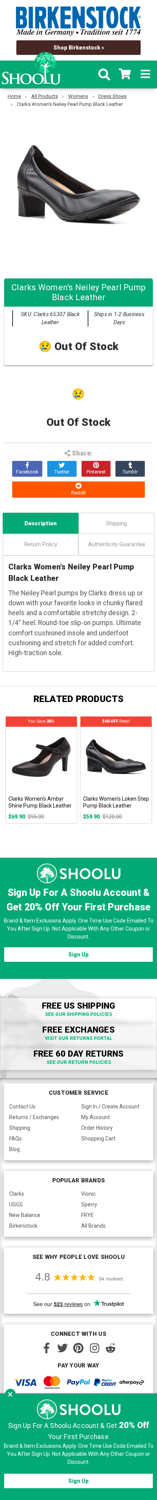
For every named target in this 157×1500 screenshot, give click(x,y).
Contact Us (22, 1106)
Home (14, 96)
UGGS (16, 1204)
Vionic (88, 1194)
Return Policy (40, 544)
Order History (97, 1128)
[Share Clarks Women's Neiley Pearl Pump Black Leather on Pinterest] (96, 469)
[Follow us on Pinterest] (78, 1348)
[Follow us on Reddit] (110, 1348)
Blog (14, 1149)
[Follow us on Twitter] (62, 1348)
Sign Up (78, 954)
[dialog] (78, 1447)
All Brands (93, 1226)
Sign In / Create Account (110, 1106)
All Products (44, 96)
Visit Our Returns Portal (78, 1038)
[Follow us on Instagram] (94, 1348)
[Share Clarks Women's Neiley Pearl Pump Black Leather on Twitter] (62, 469)
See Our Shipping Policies (78, 1014)
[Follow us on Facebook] (46, 1348)
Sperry (89, 1204)
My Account (95, 1117)
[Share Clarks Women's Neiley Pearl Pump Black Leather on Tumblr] (130, 469)
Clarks (16, 1194)
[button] (10, 1394)
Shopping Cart (98, 1138)
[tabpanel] (41, 772)
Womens (78, 96)
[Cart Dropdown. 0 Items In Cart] (125, 74)
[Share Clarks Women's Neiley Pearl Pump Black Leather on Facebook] (27, 469)
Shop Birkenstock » (78, 48)
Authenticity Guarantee (116, 544)
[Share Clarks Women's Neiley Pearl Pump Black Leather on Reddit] (78, 489)
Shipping (116, 523)
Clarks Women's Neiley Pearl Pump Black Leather (70, 104)
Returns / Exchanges (34, 1117)
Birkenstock (23, 1226)
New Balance (24, 1215)
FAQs (15, 1138)
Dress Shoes (112, 96)
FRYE (87, 1215)
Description (40, 523)
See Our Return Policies (78, 1062)
